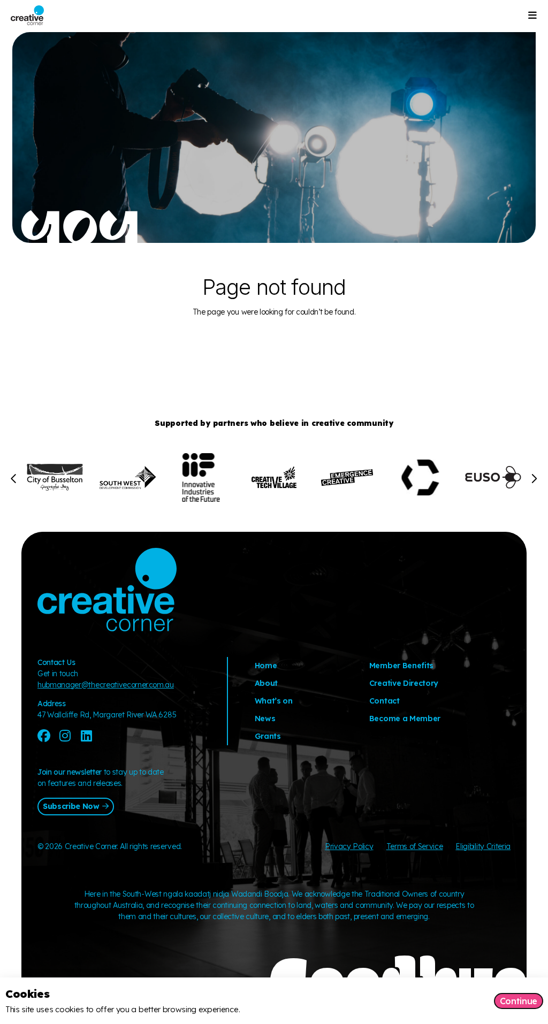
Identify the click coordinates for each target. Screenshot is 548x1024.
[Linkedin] (86, 735)
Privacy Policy (349, 846)
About (266, 683)
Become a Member (404, 718)
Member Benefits (401, 665)
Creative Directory (403, 683)
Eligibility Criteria (483, 846)
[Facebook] (43, 735)
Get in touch (57, 673)
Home (266, 665)
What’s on (274, 701)
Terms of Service (414, 846)
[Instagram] (65, 735)
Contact (384, 701)
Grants (268, 736)
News (265, 718)
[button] (14, 478)
